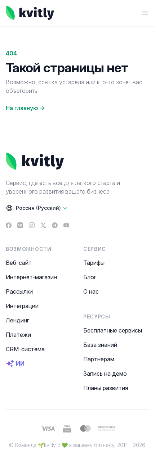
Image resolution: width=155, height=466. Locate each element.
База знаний (100, 344)
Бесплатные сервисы (112, 330)
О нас (91, 291)
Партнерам (98, 359)
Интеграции (22, 305)
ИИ (20, 363)
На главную (25, 108)
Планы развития (105, 388)
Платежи (18, 334)
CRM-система (25, 349)
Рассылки (19, 291)
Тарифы (94, 262)
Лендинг (17, 320)
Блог (89, 277)
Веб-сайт (19, 262)
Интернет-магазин (31, 277)
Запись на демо (105, 373)
